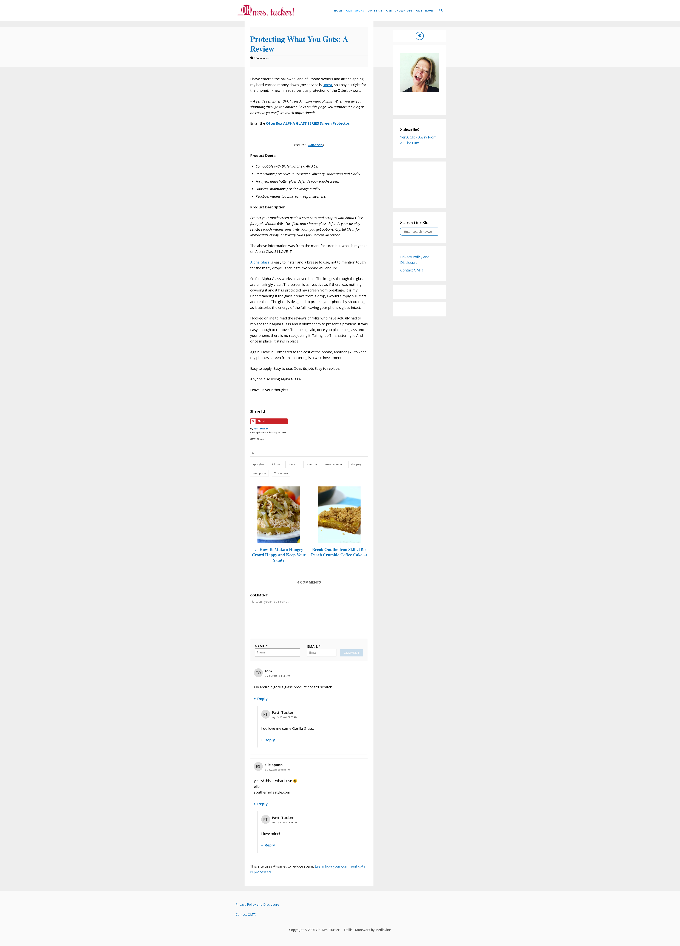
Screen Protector (334, 464)
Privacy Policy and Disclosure (257, 904)
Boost (327, 84)
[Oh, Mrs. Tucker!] (266, 10)
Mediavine (383, 930)
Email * (314, 646)
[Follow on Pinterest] (420, 36)
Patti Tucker (261, 428)
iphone (276, 464)
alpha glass (258, 464)
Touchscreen (281, 473)
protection (311, 464)
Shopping (356, 464)
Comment (259, 595)
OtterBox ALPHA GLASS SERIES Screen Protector (307, 123)
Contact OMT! (246, 914)
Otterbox (293, 464)
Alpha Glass (260, 262)
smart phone (259, 473)
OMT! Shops (257, 439)
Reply (262, 699)
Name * (261, 646)
